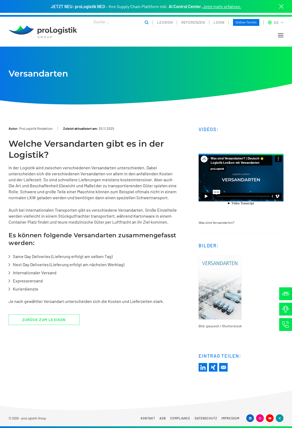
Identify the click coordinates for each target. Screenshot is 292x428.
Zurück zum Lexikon (44, 319)
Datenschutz (206, 418)
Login (219, 22)
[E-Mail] (223, 367)
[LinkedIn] (203, 367)
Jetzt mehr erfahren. (222, 6)
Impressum (230, 418)
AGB (162, 418)
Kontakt (148, 418)
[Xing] (213, 367)
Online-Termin (246, 22)
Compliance (180, 418)
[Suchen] (147, 22)
